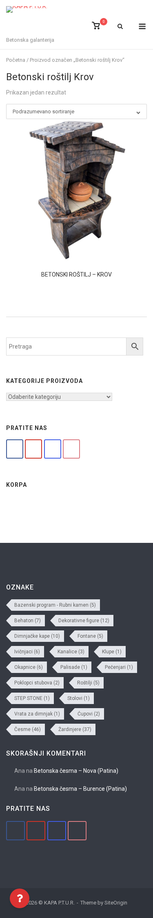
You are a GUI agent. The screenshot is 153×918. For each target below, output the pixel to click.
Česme (27, 729)
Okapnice (28, 667)
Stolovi (78, 698)
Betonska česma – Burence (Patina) (80, 788)
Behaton (27, 620)
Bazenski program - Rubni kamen (55, 605)
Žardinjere (74, 729)
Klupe (112, 652)
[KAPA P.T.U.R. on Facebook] (14, 449)
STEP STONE (32, 698)
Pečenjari (119, 667)
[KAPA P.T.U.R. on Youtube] (33, 449)
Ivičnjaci (27, 652)
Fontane (90, 636)
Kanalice (71, 652)
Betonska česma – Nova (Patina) (76, 770)
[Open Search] (120, 26)
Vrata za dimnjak (37, 714)
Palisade (73, 667)
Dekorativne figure (83, 620)
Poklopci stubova (37, 683)
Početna (15, 60)
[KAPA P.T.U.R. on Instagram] (52, 449)
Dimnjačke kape (37, 636)
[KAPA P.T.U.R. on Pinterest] (71, 449)
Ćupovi (89, 714)
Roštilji (88, 683)
